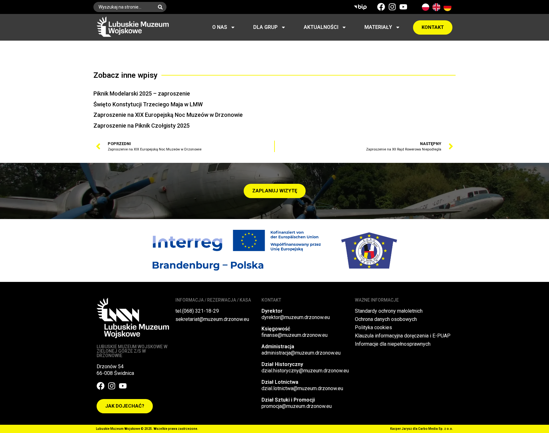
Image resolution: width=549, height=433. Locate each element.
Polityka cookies (373, 327)
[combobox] (123, 7)
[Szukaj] (161, 7)
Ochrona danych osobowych (386, 319)
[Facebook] (381, 7)
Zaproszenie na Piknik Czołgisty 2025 (141, 125)
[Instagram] (392, 7)
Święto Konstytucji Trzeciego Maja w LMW (148, 104)
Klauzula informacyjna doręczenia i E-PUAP (403, 336)
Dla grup (265, 27)
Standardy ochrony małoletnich (389, 311)
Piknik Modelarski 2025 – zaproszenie (141, 93)
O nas (219, 27)
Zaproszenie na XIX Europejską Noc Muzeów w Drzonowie (168, 114)
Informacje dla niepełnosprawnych (392, 344)
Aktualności (321, 27)
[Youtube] (403, 7)
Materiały (378, 27)
